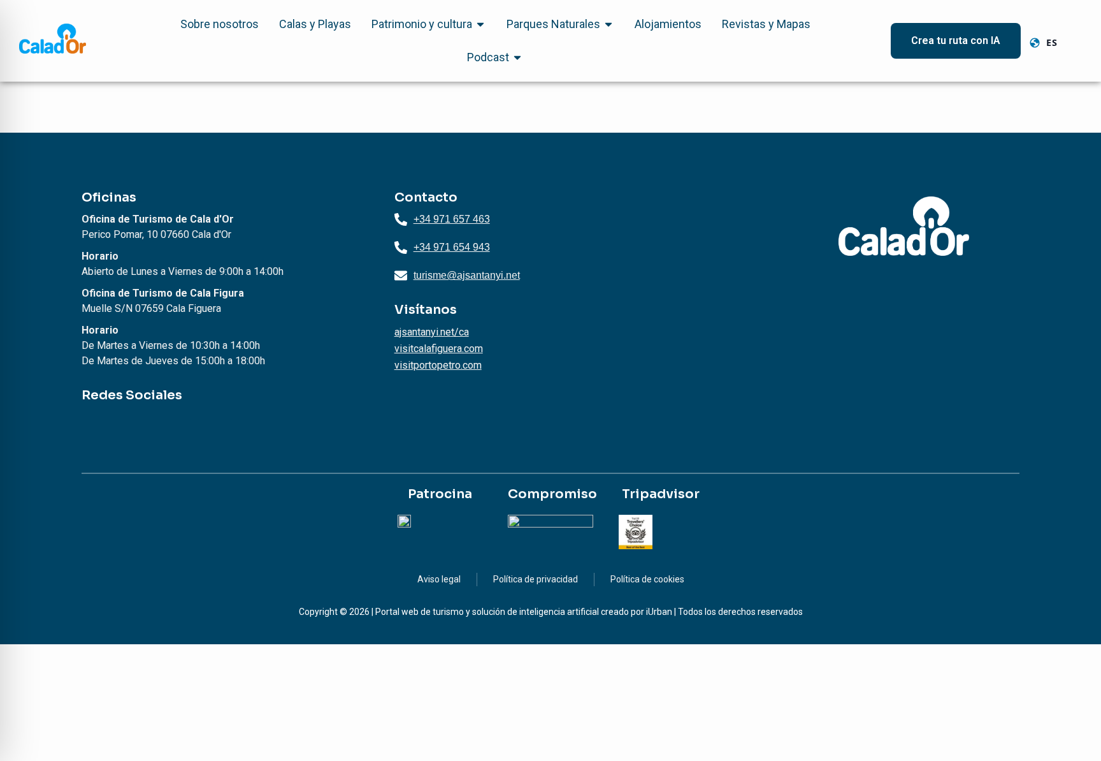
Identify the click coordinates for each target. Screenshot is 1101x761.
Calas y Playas (315, 24)
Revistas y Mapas (766, 24)
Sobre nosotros (219, 24)
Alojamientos (668, 24)
